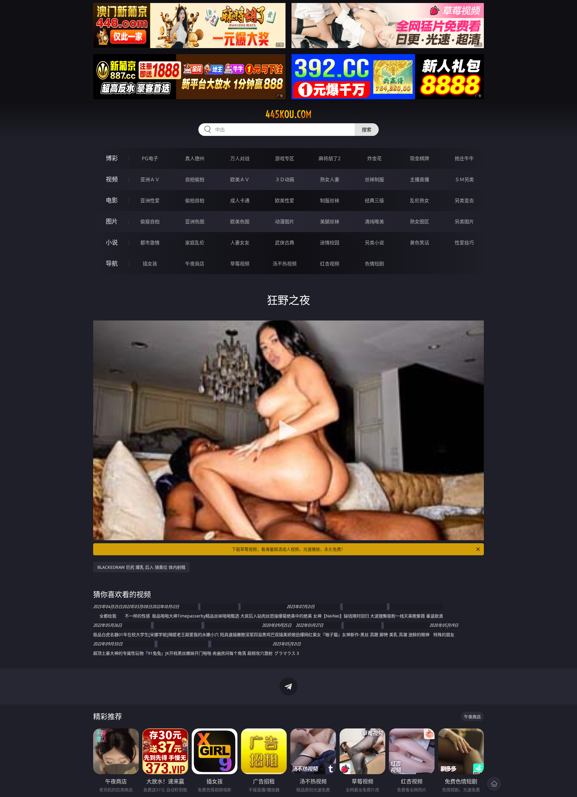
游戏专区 (284, 158)
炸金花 (374, 158)
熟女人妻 (329, 179)
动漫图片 (284, 221)
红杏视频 (329, 263)
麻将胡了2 (329, 158)
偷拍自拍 (194, 200)
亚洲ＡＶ (150, 179)
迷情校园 (329, 242)
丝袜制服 (374, 179)
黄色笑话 (419, 242)
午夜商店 (194, 263)
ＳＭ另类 (464, 179)
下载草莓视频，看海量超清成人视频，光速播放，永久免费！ (288, 549)
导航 (112, 263)
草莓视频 (239, 263)
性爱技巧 (464, 242)
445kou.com (288, 114)
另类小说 (374, 242)
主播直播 (419, 179)
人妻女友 (239, 242)
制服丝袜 (329, 200)
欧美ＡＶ (239, 179)
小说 (112, 242)
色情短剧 (374, 263)
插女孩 (150, 263)
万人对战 (239, 158)
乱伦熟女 (419, 200)
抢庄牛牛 (464, 158)
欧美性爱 (284, 200)
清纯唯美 (374, 221)
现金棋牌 (419, 158)
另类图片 (464, 221)
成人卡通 (239, 200)
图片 (112, 221)
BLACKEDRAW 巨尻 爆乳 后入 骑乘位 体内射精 (141, 567)
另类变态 (464, 200)
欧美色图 (239, 221)
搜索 (366, 129)
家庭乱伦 (194, 242)
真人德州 (194, 158)
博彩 (112, 158)
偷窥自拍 (150, 221)
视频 (112, 179)
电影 (112, 200)
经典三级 (374, 200)
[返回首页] (494, 784)
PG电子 (150, 158)
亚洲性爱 (150, 200)
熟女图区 (419, 221)
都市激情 (150, 242)
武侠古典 (284, 242)
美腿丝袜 (329, 221)
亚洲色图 (194, 221)
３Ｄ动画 (284, 179)
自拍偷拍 (194, 179)
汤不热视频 (285, 263)
